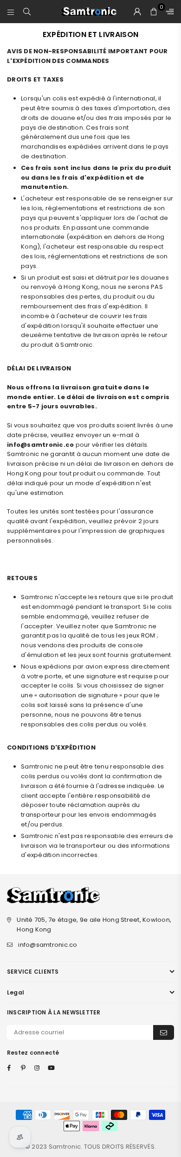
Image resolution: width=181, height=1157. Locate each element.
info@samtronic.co (47, 944)
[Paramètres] (168, 12)
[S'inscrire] (163, 1032)
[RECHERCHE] (27, 12)
